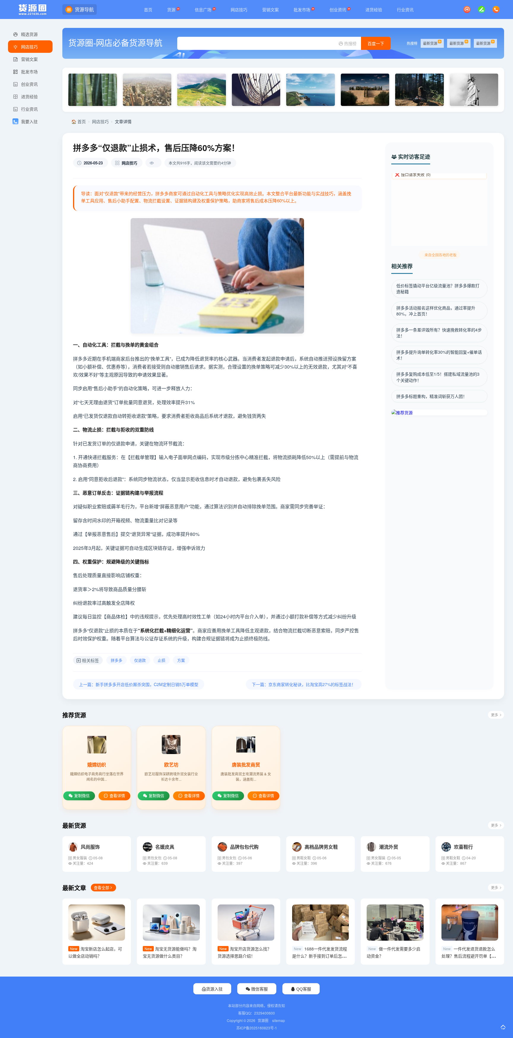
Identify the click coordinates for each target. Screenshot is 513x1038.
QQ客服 (303, 989)
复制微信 (82, 795)
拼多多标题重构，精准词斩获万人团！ (431, 396)
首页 (148, 9)
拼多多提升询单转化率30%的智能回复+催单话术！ (439, 355)
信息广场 (204, 9)
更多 (494, 714)
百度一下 (376, 43)
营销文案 (270, 9)
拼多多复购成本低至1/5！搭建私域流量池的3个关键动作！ (437, 377)
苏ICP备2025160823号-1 (256, 1027)
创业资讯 (338, 9)
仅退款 (140, 660)
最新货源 (430, 43)
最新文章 (74, 887)
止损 (161, 660)
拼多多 (116, 660)
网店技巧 (239, 9)
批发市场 (302, 9)
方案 (181, 660)
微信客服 (259, 989)
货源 (172, 9)
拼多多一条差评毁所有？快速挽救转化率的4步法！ (439, 333)
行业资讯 (405, 9)
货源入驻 (214, 989)
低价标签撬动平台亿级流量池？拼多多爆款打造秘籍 (437, 288)
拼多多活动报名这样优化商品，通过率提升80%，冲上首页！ (435, 311)
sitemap (278, 1020)
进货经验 (373, 9)
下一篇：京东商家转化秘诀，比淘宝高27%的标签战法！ (304, 684)
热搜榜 (350, 43)
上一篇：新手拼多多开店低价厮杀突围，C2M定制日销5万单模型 (138, 684)
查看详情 (117, 795)
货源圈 (263, 1020)
